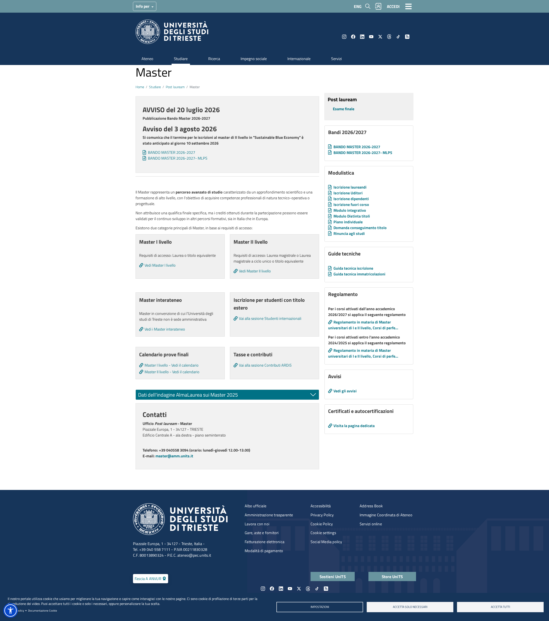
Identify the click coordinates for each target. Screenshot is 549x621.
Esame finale (343, 109)
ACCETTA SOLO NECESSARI (410, 607)
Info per (143, 6)
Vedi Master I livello (160, 265)
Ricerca (214, 59)
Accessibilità (321, 506)
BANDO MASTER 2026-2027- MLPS (177, 158)
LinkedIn (362, 36)
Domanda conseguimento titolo (360, 228)
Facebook (353, 36)
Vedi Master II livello (255, 271)
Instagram (344, 36)
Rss (407, 36)
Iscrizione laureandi (350, 187)
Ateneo (147, 59)
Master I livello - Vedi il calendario (172, 365)
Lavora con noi (257, 524)
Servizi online (371, 524)
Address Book (371, 506)
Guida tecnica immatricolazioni (359, 274)
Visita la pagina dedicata (354, 426)
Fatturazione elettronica (264, 542)
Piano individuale (348, 222)
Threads (389, 36)
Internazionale (299, 59)
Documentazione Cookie (42, 610)
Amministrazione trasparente (269, 515)
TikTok (398, 36)
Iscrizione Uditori (348, 193)
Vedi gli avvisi (345, 391)
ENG (358, 6)
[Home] (172, 33)
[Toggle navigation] (408, 6)
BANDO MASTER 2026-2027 (171, 152)
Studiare (181, 59)
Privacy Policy (322, 515)
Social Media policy (326, 542)
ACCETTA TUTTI (500, 607)
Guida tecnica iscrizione (353, 268)
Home (140, 86)
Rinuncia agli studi (349, 233)
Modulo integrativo (349, 210)
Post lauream (175, 86)
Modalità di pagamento (264, 551)
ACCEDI (393, 6)
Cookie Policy (322, 524)
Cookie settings (323, 533)
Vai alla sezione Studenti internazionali (270, 318)
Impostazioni (320, 607)
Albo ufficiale (255, 506)
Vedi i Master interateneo (165, 329)
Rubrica (378, 6)
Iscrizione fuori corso (351, 204)
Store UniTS (392, 576)
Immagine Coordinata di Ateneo (386, 515)
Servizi (336, 59)
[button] (10, 610)
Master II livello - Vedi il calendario (172, 372)
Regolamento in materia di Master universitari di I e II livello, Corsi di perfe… (363, 325)
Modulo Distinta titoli (351, 216)
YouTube (371, 36)
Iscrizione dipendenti (351, 199)
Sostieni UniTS (333, 576)
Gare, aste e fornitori (262, 533)
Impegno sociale (254, 59)
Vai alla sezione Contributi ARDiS (265, 365)
